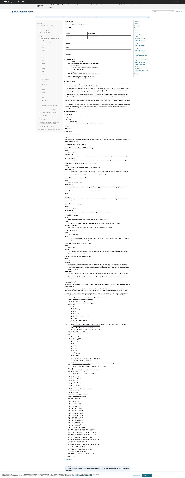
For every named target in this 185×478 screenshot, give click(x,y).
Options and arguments (140, 38)
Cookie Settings (136, 475)
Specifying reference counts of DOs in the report (140, 47)
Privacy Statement (88, 475)
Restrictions (137, 27)
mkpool (43, 63)
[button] (36, 23)
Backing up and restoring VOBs (48, 109)
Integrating (114, 4)
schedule (67, 459)
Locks (136, 32)
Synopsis (136, 23)
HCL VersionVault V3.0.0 (40, 6)
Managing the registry (49, 112)
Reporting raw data (140, 64)
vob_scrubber (44, 102)
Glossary (51, 7)
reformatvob (44, 87)
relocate (43, 89)
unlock (42, 97)
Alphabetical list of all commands (46, 126)
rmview (43, 73)
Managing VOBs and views (90, 17)
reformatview (44, 84)
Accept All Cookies (147, 475)
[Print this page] (149, 17)
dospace (99, 17)
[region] (92, 475)
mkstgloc (43, 66)
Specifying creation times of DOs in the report (140, 42)
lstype (42, 60)
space (42, 94)
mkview (43, 68)
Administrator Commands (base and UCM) (72, 17)
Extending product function (130, 4)
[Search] (172, 11)
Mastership (138, 34)
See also (136, 75)
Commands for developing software (47, 28)
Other (136, 36)
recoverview (44, 81)
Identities (137, 29)
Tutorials (121, 4)
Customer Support (177, 1)
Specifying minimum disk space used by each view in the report (141, 55)
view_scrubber (44, 100)
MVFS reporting (43, 115)
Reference (141, 4)
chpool (43, 50)
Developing (91, 4)
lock (42, 55)
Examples (136, 73)
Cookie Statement (78, 475)
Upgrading (76, 4)
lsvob (42, 58)
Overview (64, 4)
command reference (52, 17)
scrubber (43, 92)
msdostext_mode (45, 79)
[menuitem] (54, 5)
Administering (84, 4)
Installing (70, 4)
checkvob (43, 45)
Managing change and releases (103, 4)
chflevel (43, 47)
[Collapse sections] (146, 17)
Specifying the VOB (140, 62)
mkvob (43, 71)
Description (137, 25)
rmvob (42, 76)
